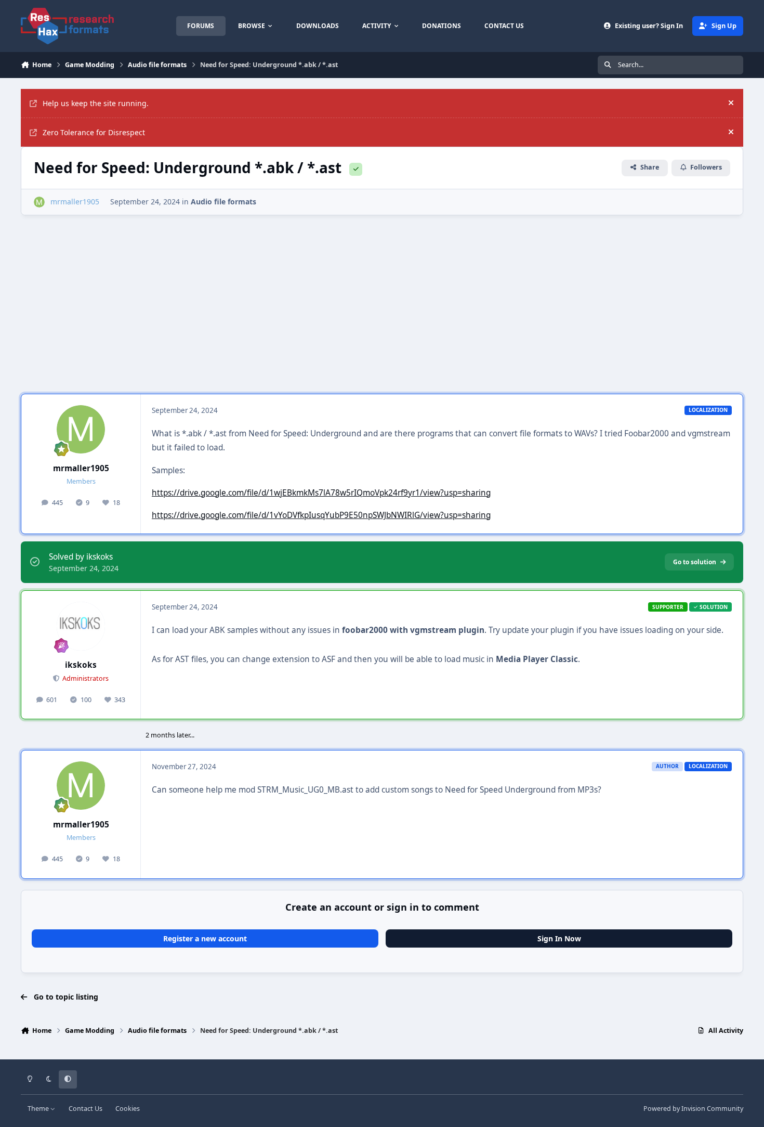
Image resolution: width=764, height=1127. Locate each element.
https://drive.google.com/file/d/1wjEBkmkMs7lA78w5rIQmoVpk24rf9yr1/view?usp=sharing (321, 492)
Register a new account (205, 938)
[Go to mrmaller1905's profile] (39, 202)
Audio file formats (223, 201)
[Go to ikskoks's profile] (81, 626)
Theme (39, 1108)
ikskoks (81, 664)
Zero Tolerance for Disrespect (94, 132)
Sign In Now (559, 938)
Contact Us (85, 1108)
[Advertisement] (382, 299)
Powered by (693, 1108)
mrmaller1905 (81, 468)
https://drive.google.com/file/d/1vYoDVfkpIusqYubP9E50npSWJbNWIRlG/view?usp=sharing (321, 515)
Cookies (127, 1108)
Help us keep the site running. (96, 103)
